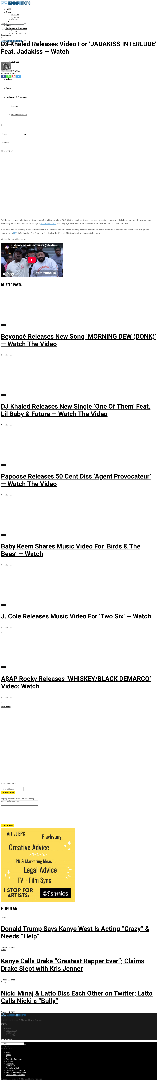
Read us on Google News (16, 1072)
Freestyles (15, 17)
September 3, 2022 (8, 73)
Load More (5, 707)
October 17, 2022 (8, 947)
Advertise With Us (13, 1068)
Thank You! (7, 825)
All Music (15, 15)
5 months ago (6, 425)
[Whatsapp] (8, 76)
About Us (10, 1064)
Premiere (14, 31)
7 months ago (6, 627)
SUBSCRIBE (8, 792)
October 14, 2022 (8, 1012)
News (3, 917)
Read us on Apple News (15, 1075)
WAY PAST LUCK (48, 223)
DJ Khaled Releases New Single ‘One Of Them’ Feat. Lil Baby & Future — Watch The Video (75, 410)
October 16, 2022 (8, 980)
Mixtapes (14, 19)
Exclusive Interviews (19, 33)
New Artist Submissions (15, 1070)
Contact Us (10, 1033)
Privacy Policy (11, 1031)
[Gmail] (13, 76)
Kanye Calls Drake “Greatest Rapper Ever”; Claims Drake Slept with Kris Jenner (72, 964)
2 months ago (6, 355)
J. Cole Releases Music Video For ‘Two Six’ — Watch (76, 616)
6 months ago (6, 495)
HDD (15, 233)
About (8, 1028)
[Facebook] (3, 76)
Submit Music (11, 1035)
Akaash (17, 71)
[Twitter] (18, 76)
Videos (4, 34)
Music (8, 12)
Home (8, 8)
